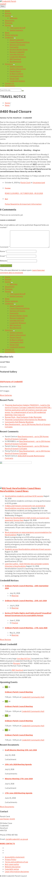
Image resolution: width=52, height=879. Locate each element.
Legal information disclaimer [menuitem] (17, 871)
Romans (16, 663)
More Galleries (6, 395)
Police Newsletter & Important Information (23, 204)
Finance (15, 623)
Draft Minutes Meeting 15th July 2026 (21, 750)
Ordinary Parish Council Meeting (19, 692)
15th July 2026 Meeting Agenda (18, 764)
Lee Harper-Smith (7, 819)
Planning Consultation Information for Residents (25, 419)
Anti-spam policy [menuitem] (12, 864)
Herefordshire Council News (14, 491)
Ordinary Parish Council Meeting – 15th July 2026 (26, 600)
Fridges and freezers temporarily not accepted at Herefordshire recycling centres (25, 506)
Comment (5, 247)
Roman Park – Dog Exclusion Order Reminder (23, 417)
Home (7, 103)
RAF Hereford (17, 670)
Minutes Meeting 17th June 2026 (19, 778)
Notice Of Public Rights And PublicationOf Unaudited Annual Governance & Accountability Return (28, 614)
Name (3, 251)
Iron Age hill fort (24, 658)
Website (3, 260)
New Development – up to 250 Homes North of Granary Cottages (27, 437)
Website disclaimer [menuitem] (13, 866)
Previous (8, 188)
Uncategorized (39, 182)
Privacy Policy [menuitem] (10, 859)
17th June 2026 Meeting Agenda (18, 793)
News (7, 105)
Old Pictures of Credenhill (11, 381)
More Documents (7, 806)
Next (6, 199)
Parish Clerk (25, 182)
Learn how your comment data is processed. (22, 271)
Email (3, 256)
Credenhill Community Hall (33, 697)
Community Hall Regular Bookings (19, 422)
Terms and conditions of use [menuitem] (16, 862)
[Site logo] (9, 3)
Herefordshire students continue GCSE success (24, 496)
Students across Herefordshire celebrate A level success (28, 549)
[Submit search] (23, 90)
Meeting (15, 595)
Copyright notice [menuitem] (12, 869)
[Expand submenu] (12, 16)
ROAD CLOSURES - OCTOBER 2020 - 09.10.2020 (24, 193)
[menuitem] (7, 11)
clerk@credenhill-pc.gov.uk (17, 839)
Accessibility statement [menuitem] (15, 857)
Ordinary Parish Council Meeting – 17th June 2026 (26, 628)
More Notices (5, 639)
